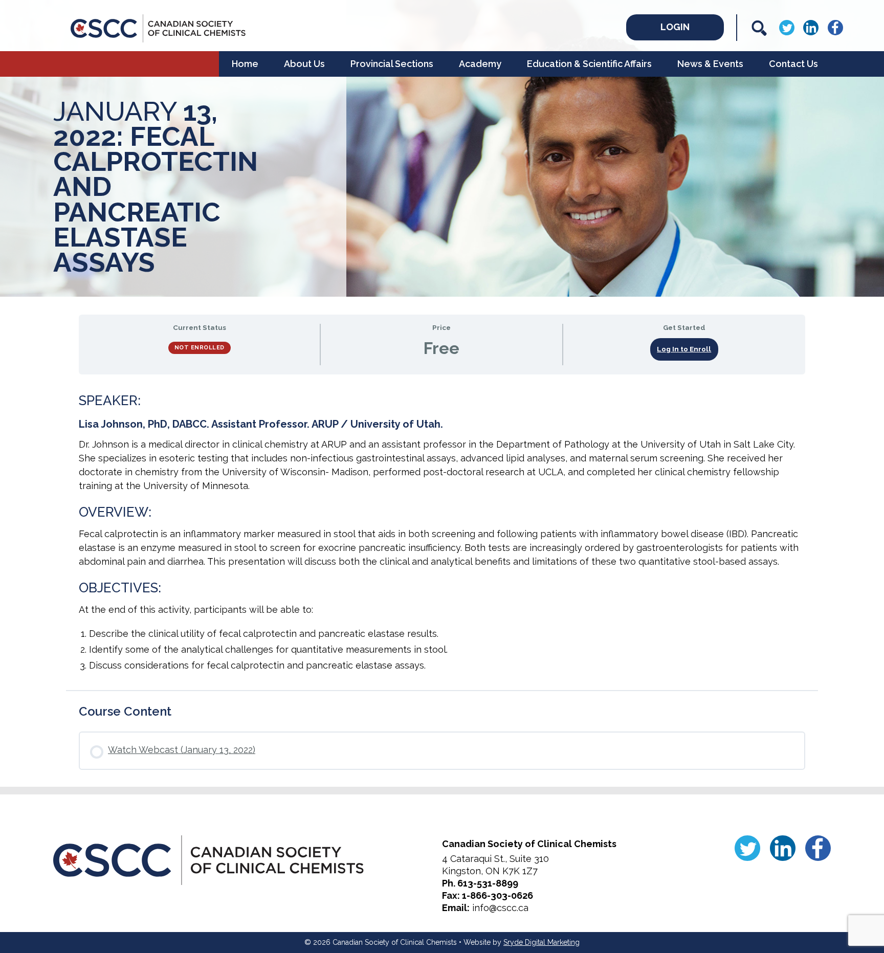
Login (675, 26)
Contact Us (793, 63)
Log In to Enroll (684, 349)
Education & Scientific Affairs (589, 63)
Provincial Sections (391, 63)
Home (245, 63)
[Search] (759, 28)
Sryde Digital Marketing (541, 942)
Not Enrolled (199, 347)
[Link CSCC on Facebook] (835, 26)
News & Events (710, 63)
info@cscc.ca (500, 907)
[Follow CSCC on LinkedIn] (811, 26)
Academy (480, 63)
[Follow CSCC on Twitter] (786, 26)
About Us (304, 63)
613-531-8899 (487, 883)
